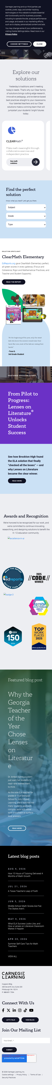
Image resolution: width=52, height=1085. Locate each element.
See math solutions (13, 162)
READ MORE (17, 481)
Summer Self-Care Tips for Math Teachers (23, 944)
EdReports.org (8, 263)
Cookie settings (8, 1074)
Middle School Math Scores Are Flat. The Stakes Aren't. (25, 907)
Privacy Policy (22, 1074)
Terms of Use (35, 1074)
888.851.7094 (9, 992)
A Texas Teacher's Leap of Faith (23, 891)
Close (40, 44)
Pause (46, 55)
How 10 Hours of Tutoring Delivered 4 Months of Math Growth (25, 874)
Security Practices (9, 1077)
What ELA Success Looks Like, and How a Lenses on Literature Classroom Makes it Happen (26, 926)
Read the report (13, 282)
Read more (17, 828)
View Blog (30, 1020)
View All (12, 956)
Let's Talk (10, 1020)
